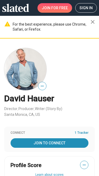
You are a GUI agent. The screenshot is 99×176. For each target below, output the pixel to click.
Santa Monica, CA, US (22, 114)
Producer (26, 109)
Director (10, 109)
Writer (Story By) (48, 109)
